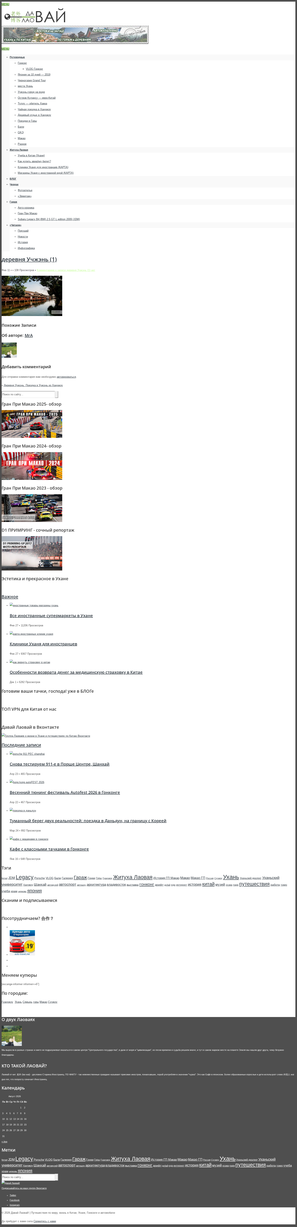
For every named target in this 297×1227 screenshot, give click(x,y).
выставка (133, 884)
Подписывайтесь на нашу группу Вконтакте (24, 1188)
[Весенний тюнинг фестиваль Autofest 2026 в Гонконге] (27, 782)
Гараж (13, 201)
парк (235, 884)
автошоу (81, 885)
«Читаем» (15, 225)
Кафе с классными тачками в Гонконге (49, 849)
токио (284, 884)
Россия (210, 878)
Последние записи (21, 745)
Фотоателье (25, 190)
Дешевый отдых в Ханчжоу (34, 115)
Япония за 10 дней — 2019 (34, 74)
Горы (99, 878)
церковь (22, 891)
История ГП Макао (166, 878)
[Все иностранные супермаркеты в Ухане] (34, 605)
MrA (29, 335)
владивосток (116, 884)
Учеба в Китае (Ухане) (31, 155)
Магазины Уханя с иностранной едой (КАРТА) (46, 172)
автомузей (52, 885)
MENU (5, 4)
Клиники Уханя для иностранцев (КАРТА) (43, 167)
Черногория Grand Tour (32, 80)
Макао (21, 138)
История (23, 242)
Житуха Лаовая (19, 149)
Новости (23, 236)
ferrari (4, 878)
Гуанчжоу (107, 878)
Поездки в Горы (27, 120)
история (194, 884)
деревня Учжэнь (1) (29, 259)
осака (229, 884)
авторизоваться (66, 376)
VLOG (50, 878)
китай (208, 884)
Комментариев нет (66, 270)
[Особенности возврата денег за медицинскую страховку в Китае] (30, 662)
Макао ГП (198, 878)
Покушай (23, 230)
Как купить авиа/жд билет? (34, 161)
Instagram (15, 1205)
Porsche (39, 878)
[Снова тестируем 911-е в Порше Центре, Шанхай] (27, 753)
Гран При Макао (27, 213)
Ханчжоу (28, 884)
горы (36, 1001)
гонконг (146, 884)
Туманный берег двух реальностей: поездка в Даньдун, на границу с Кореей (88, 820)
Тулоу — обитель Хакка (32, 103)
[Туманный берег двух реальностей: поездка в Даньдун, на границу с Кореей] (23, 810)
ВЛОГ (13, 178)
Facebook (15, 1200)
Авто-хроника (26, 207)
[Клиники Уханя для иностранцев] (31, 633)
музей (220, 885)
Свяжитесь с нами (45, 1221)
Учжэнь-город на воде (31, 91)
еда (173, 884)
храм (14, 891)
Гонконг (22, 63)
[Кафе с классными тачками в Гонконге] (29, 839)
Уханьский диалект (250, 878)
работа (275, 884)
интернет (181, 884)
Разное (22, 143)
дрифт (159, 884)
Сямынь (27, 1001)
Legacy (25, 877)
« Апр (4, 1141)
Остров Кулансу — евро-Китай (37, 97)
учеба (6, 891)
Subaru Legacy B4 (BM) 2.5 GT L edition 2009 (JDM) (49, 219)
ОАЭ (20, 132)
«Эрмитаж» (25, 196)
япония (34, 890)
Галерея (67, 878)
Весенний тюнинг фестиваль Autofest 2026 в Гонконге (65, 792)
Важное (10, 596)
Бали (21, 126)
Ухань (231, 877)
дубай (167, 885)
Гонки (91, 878)
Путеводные (17, 57)
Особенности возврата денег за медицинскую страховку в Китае (76, 672)
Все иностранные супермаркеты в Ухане (51, 615)
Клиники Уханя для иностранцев (43, 644)
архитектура (96, 885)
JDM (11, 878)
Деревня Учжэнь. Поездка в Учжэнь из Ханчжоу (33, 385)
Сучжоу (218, 878)
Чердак (14, 184)
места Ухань (25, 86)
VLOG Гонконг (34, 68)
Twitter (13, 1195)
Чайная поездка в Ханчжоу (34, 109)
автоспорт (67, 884)
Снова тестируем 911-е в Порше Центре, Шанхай (60, 764)
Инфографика (26, 248)
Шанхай (40, 885)
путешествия (254, 884)
